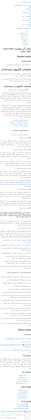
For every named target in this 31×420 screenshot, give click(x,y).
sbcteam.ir (28, 9)
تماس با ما (25, 44)
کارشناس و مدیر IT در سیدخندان (19, 134)
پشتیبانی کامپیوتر (8, 100)
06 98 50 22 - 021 (26, 16)
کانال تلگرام (18, 323)
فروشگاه (25, 40)
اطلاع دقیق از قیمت (23, 180)
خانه (26, 31)
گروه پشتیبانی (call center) (10, 184)
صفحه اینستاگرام (26, 323)
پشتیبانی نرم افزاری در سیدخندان (19, 123)
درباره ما (25, 42)
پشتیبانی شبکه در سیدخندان (21, 125)
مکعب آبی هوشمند (26, 2)
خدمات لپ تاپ (24, 35)
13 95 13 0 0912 (27, 12)
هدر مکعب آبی (10, 64)
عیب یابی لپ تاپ (26, 242)
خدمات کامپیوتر (24, 33)
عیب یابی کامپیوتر (7, 240)
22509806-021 (23, 237)
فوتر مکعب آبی (10, 338)
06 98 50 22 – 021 (14, 342)
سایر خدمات (24, 38)
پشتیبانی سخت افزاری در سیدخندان (18, 122)
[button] (23, 28)
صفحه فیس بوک (9, 323)
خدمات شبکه (24, 37)
